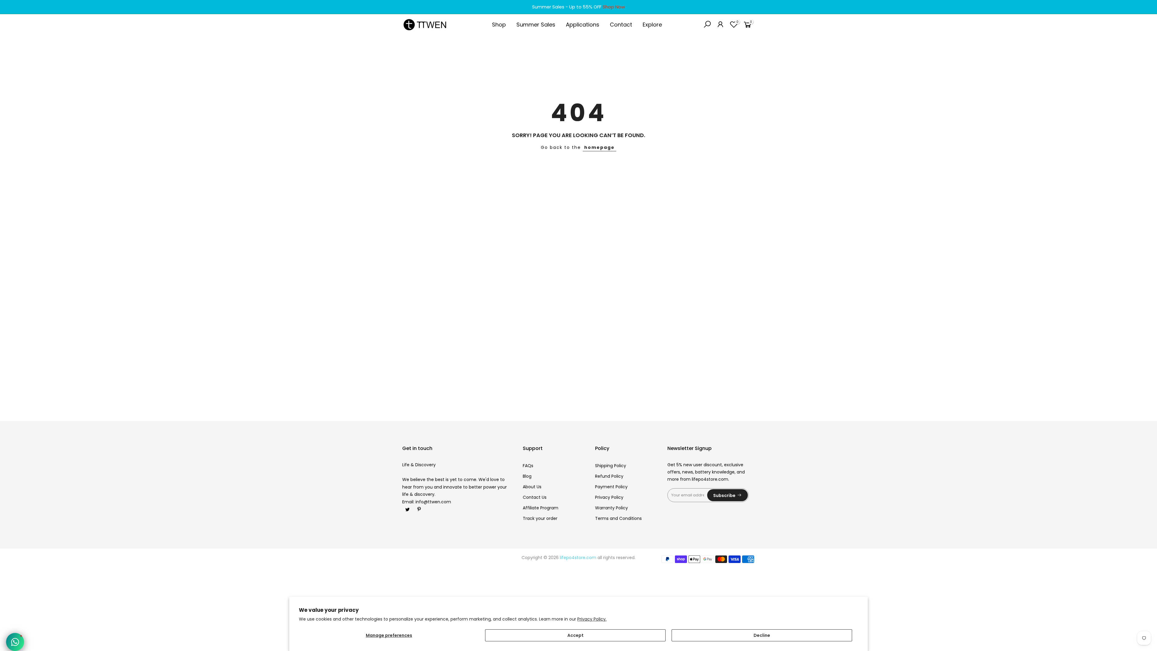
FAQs (528, 466)
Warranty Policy (611, 508)
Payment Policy (611, 487)
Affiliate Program (540, 508)
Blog (527, 476)
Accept (575, 635)
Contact (621, 24)
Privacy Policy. (592, 619)
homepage (599, 147)
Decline (762, 635)
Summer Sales (535, 24)
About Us (532, 487)
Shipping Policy (610, 466)
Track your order (540, 518)
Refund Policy (609, 476)
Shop (499, 24)
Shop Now (614, 7)
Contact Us (535, 497)
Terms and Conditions (618, 518)
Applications (582, 24)
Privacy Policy (609, 497)
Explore (652, 24)
